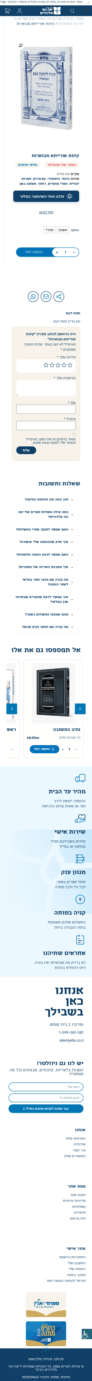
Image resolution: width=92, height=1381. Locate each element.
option (75, 230)
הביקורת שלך (64, 378)
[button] (88, 2)
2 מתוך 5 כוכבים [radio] (64, 365)
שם (72, 402)
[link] (87, 1334)
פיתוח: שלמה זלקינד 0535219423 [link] (46, 1377)
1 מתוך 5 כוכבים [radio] (70, 365)
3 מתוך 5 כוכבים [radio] (58, 365)
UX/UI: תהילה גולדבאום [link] (46, 1359)
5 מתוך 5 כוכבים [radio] (46, 365)
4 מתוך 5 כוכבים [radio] (52, 365)
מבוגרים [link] (39, 178)
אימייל (70, 419)
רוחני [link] (42, 183)
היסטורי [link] (53, 178)
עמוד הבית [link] (74, 18)
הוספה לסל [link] (34, 252)
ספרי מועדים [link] (57, 183)
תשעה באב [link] (27, 183)
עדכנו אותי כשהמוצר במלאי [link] (42, 196)
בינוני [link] (66, 178)
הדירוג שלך (66, 357)
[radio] (63, 230)
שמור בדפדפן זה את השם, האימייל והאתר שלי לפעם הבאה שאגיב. (51, 440)
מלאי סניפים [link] (27, 165)
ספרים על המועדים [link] (47, 18)
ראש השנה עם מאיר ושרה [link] (53, 730)
